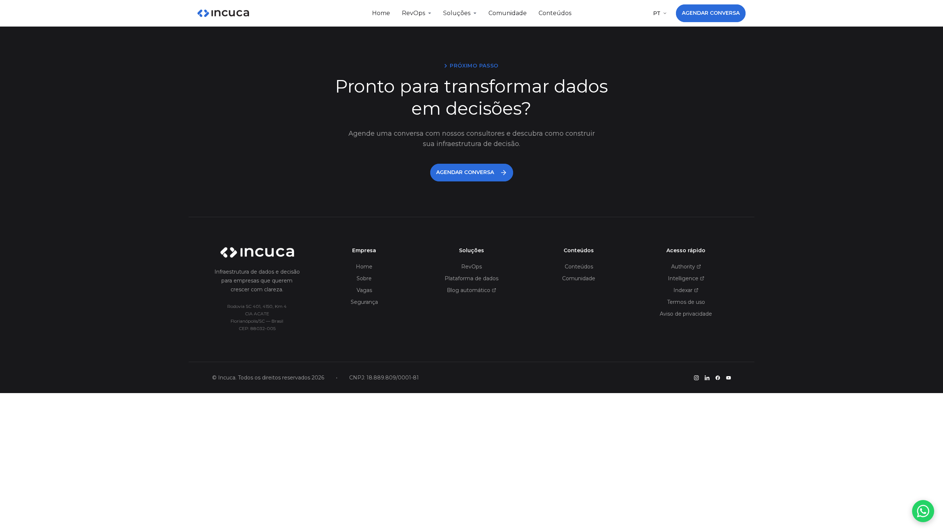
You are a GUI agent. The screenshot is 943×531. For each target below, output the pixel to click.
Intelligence (683, 278)
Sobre (364, 278)
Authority (683, 266)
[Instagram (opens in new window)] (696, 377)
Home (381, 13)
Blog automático (468, 290)
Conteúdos (555, 13)
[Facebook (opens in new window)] (717, 377)
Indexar (683, 290)
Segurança (364, 302)
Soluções (456, 13)
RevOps (413, 13)
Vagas (364, 290)
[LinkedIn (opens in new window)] (707, 377)
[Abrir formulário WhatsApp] (923, 511)
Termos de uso (686, 302)
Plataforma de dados (471, 278)
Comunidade (507, 13)
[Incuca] (223, 13)
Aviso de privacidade (686, 313)
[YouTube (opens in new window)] (728, 377)
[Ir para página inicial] (257, 252)
